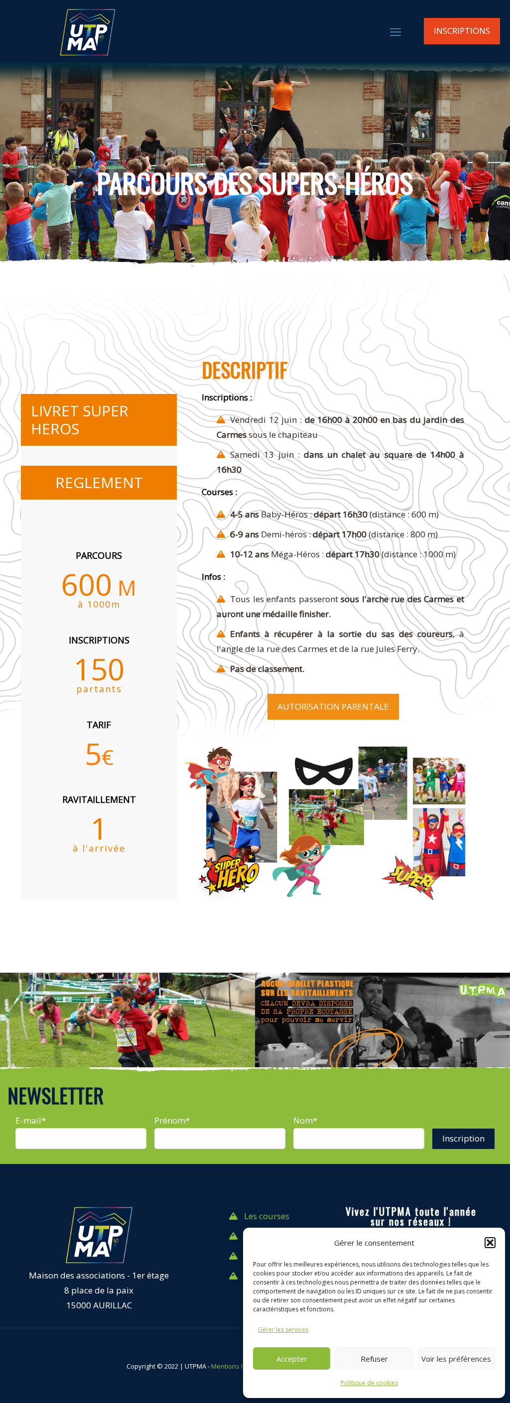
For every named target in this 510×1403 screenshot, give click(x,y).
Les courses (266, 1216)
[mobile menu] (395, 31)
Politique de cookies (369, 1383)
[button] (490, 1243)
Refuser (374, 1359)
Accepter (291, 1359)
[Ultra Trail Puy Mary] (87, 31)
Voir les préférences (456, 1359)
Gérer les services (283, 1329)
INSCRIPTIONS (462, 30)
